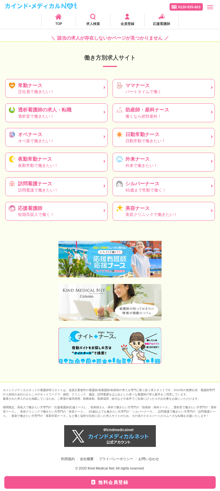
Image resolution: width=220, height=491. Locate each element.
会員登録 (127, 24)
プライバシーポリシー (116, 459)
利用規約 (68, 459)
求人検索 (93, 24)
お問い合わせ (148, 459)
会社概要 (87, 459)
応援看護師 (161, 24)
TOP (58, 24)
